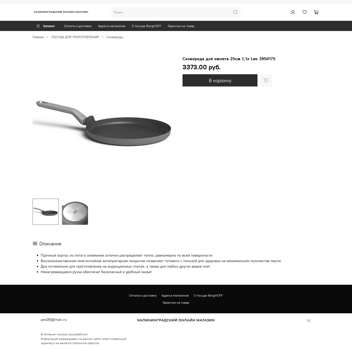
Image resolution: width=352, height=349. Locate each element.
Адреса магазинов (111, 26)
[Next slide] (169, 124)
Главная (38, 37)
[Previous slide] (39, 124)
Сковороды (114, 37)
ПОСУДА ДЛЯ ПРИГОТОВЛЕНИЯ (75, 37)
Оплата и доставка (77, 26)
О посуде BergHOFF (146, 26)
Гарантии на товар (181, 26)
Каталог (49, 26)
